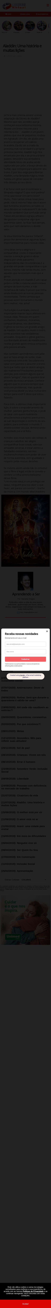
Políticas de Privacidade (33, 1291)
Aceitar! (25, 1304)
